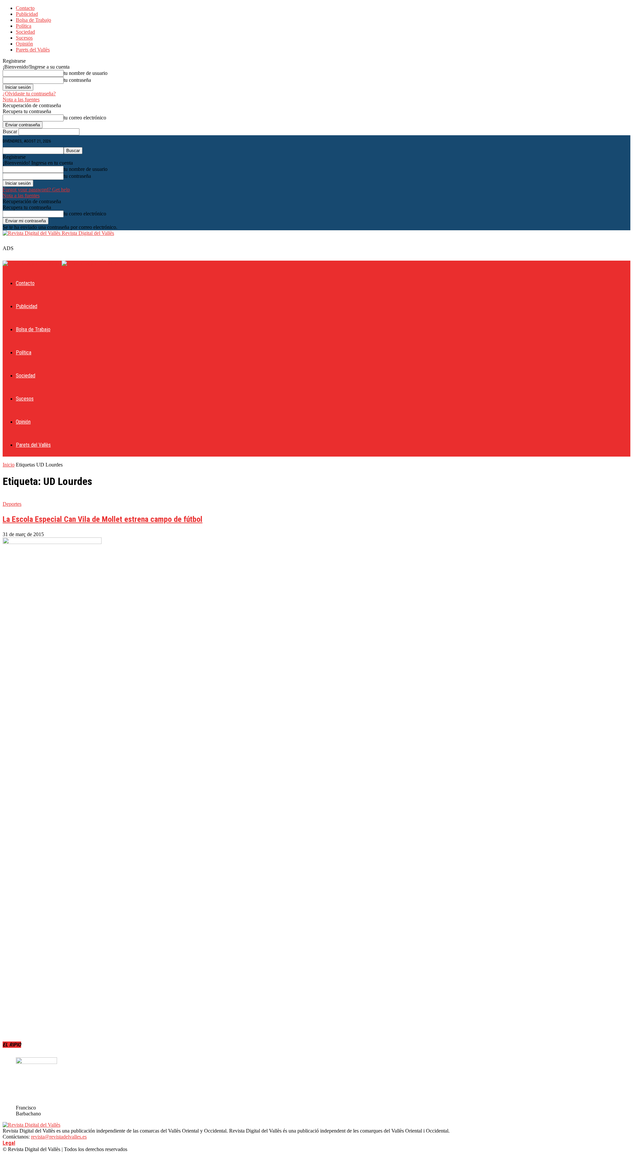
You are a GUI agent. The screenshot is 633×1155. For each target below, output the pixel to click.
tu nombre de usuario (85, 73)
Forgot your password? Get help (36, 189)
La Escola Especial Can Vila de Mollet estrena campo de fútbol (102, 519)
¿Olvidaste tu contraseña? (29, 93)
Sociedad (25, 32)
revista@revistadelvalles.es (59, 1136)
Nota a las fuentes (21, 99)
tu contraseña (77, 80)
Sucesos (24, 38)
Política (23, 26)
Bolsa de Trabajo (33, 20)
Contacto (25, 8)
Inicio (9, 464)
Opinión (24, 44)
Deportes (12, 504)
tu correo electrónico (85, 117)
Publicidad (27, 14)
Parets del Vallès (33, 49)
